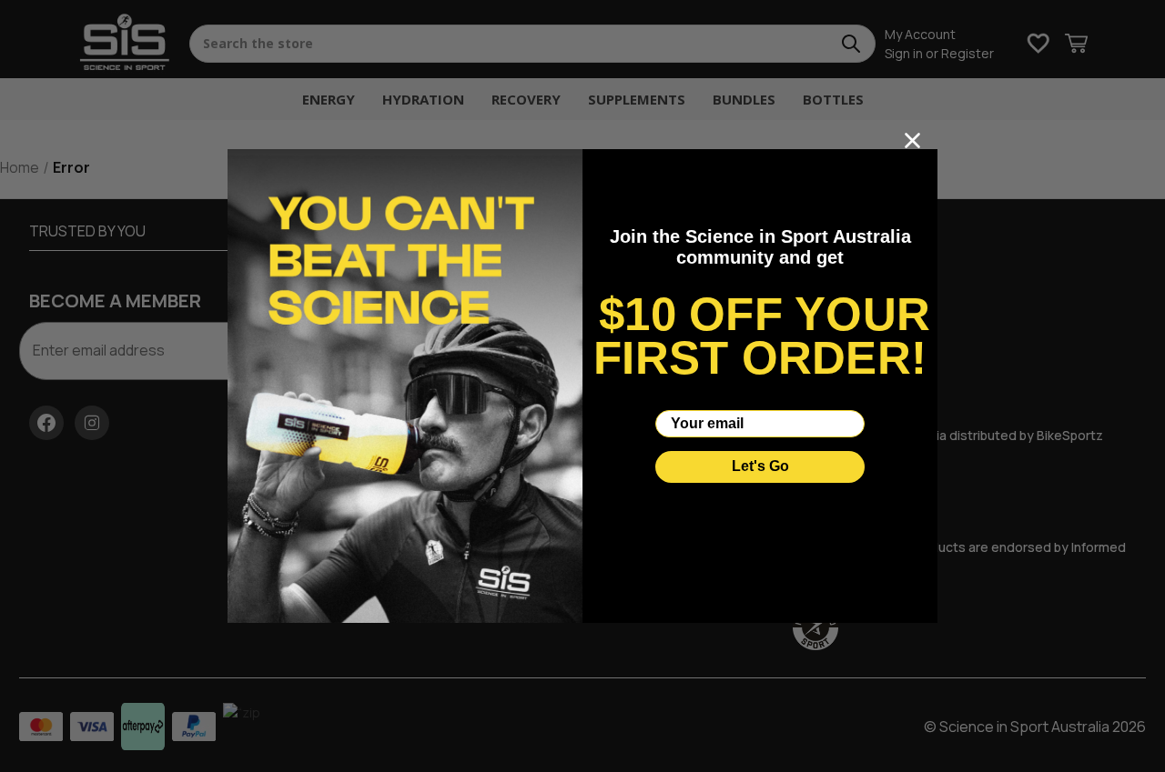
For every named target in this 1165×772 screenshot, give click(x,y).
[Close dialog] (912, 140)
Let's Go (760, 466)
